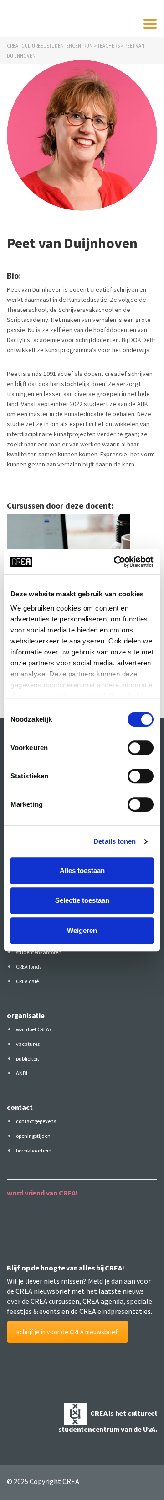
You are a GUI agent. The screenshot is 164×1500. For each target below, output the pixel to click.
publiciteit (27, 1058)
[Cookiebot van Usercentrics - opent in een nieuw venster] (116, 562)
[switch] (141, 747)
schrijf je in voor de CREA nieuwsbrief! (67, 1332)
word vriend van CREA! (42, 1192)
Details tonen (114, 841)
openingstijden (33, 1135)
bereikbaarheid (33, 1150)
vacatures (28, 1043)
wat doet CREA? (33, 1029)
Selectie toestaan (82, 900)
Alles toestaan (82, 870)
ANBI (21, 1073)
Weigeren (82, 930)
